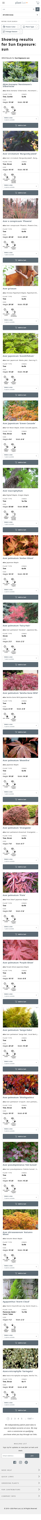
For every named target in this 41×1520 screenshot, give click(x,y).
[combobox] (20, 119)
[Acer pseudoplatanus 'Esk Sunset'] (20, 1171)
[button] (34, 9)
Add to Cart (22, 125)
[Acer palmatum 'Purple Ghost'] (20, 969)
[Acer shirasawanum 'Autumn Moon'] (20, 1239)
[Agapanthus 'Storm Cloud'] (20, 1309)
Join (32, 1456)
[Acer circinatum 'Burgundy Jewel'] (20, 160)
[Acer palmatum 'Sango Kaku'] (20, 1036)
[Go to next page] (33, 1418)
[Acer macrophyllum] (20, 497)
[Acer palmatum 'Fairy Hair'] (20, 632)
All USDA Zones (8, 15)
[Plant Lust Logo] (21, 3)
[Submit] (38, 9)
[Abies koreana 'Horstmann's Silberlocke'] (20, 91)
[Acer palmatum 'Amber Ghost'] (20, 564)
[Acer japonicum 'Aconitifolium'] (20, 362)
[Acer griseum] (20, 295)
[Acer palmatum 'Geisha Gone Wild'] (20, 699)
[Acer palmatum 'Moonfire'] (20, 766)
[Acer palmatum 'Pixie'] (20, 901)
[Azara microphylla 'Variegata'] (20, 1377)
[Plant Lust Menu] (3, 2)
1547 (29, 1418)
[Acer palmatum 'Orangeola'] (20, 834)
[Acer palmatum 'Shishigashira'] (20, 1104)
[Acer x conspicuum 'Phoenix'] (20, 227)
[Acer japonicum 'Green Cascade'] (20, 429)
